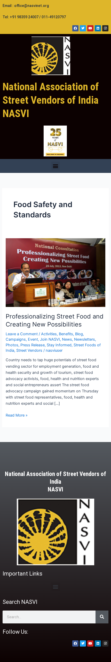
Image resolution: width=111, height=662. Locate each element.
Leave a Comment (22, 334)
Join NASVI (50, 339)
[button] (55, 166)
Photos (12, 345)
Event (33, 339)
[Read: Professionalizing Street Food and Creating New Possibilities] (55, 272)
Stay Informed (59, 345)
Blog (79, 334)
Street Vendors (29, 350)
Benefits (66, 334)
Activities (49, 334)
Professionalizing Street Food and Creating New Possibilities (55, 320)
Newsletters (84, 339)
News (67, 339)
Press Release (32, 345)
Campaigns (16, 339)
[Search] (102, 617)
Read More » (17, 415)
